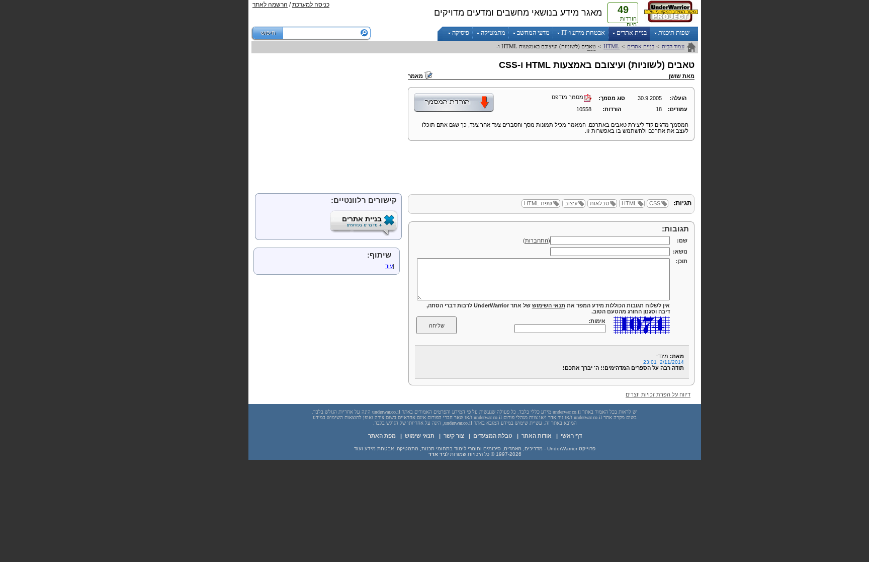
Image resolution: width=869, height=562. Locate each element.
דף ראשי (571, 436)
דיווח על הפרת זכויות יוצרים (658, 394)
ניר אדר (437, 454)
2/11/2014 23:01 (663, 362)
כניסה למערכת (310, 4)
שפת (538, 203)
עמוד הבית (673, 46)
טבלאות (599, 203)
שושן (675, 76)
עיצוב (571, 203)
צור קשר (454, 436)
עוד (389, 266)
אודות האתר (537, 436)
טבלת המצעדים (492, 436)
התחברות (536, 240)
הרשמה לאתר (270, 4)
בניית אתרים (640, 46)
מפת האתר (382, 436)
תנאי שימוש (419, 436)
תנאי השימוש (548, 305)
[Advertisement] (208, 151)
